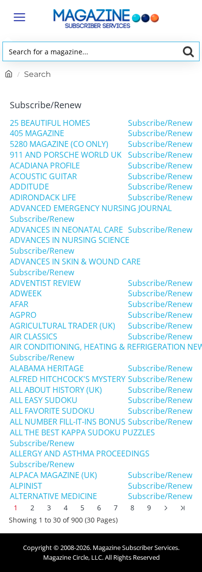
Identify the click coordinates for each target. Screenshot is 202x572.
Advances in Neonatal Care (66, 230)
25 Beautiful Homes (50, 123)
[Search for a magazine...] (188, 51)
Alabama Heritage (47, 368)
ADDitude (29, 187)
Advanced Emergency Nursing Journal (91, 208)
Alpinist (26, 486)
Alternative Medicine (53, 496)
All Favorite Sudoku (52, 411)
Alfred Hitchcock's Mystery (68, 379)
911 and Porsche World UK (66, 155)
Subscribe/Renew (160, 123)
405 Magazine (37, 133)
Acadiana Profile (45, 166)
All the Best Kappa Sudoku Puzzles (82, 433)
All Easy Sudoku (43, 400)
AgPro (23, 315)
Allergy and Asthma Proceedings (80, 454)
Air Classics (33, 337)
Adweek (26, 293)
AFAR (19, 304)
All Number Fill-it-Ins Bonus (68, 422)
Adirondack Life (43, 197)
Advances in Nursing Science (69, 240)
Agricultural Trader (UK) (62, 326)
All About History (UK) (56, 390)
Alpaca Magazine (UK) (53, 475)
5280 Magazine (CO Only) (59, 144)
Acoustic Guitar (43, 176)
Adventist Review (45, 283)
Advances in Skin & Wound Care (75, 262)
